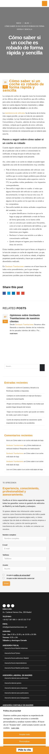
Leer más (15, 728)
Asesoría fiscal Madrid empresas (16, 648)
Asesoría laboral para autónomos (16, 678)
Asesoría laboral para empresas (16, 688)
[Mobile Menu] (44, 3)
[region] (24, 730)
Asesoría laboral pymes (13, 683)
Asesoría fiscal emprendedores (16, 663)
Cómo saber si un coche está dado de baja (28, 440)
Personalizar (24, 741)
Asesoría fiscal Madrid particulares (17, 668)
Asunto (5, 565)
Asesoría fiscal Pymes (12, 653)
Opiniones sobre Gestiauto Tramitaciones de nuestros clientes (25, 318)
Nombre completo (9, 535)
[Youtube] (12, 605)
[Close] (46, 708)
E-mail (5, 545)
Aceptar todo (24, 734)
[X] (8, 605)
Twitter (8, 293)
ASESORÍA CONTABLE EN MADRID (18, 705)
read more (14, 333)
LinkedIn (13, 293)
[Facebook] (4, 605)
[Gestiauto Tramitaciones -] (10, 3)
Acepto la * (18, 575)
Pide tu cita (24, 750)
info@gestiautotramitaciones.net (15, 627)
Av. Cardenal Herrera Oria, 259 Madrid (17, 612)
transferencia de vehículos (15, 113)
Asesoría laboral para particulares (17, 693)
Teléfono (6, 555)
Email (22, 293)
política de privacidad (22, 575)
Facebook (4, 293)
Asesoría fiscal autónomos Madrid (17, 658)
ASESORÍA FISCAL (11, 645)
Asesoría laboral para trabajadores (17, 698)
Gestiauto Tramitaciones (14, 266)
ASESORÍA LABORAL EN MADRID (17, 675)
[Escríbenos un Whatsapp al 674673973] (43, 750)
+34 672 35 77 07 (24, 620)
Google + (18, 293)
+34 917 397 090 (9, 620)
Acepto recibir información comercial (20, 578)
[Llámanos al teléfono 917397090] (6, 750)
